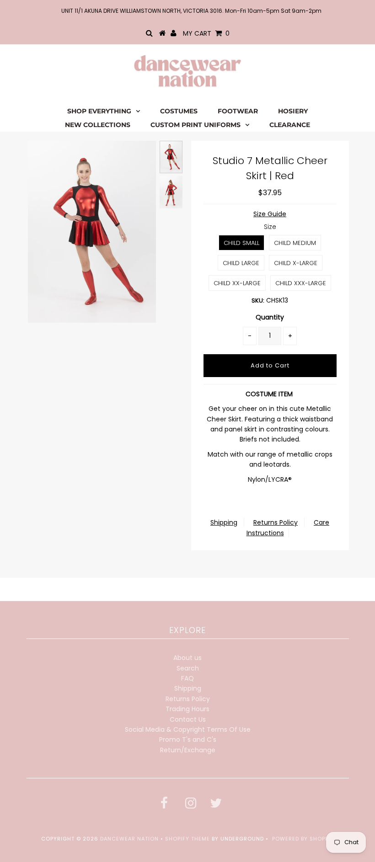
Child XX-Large (237, 283)
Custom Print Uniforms (195, 125)
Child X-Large (295, 263)
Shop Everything (99, 111)
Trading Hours (187, 708)
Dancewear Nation (129, 838)
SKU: (258, 300)
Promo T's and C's (187, 739)
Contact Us (188, 719)
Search (188, 668)
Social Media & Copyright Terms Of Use (188, 729)
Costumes (179, 111)
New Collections (97, 125)
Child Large (241, 263)
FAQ (187, 678)
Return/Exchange (187, 750)
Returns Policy (275, 522)
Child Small (241, 243)
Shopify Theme (187, 838)
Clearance (289, 125)
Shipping (223, 522)
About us (187, 657)
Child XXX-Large (300, 283)
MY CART (206, 33)
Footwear (238, 111)
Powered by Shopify (303, 838)
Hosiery (293, 111)
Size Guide (269, 213)
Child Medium (295, 243)
